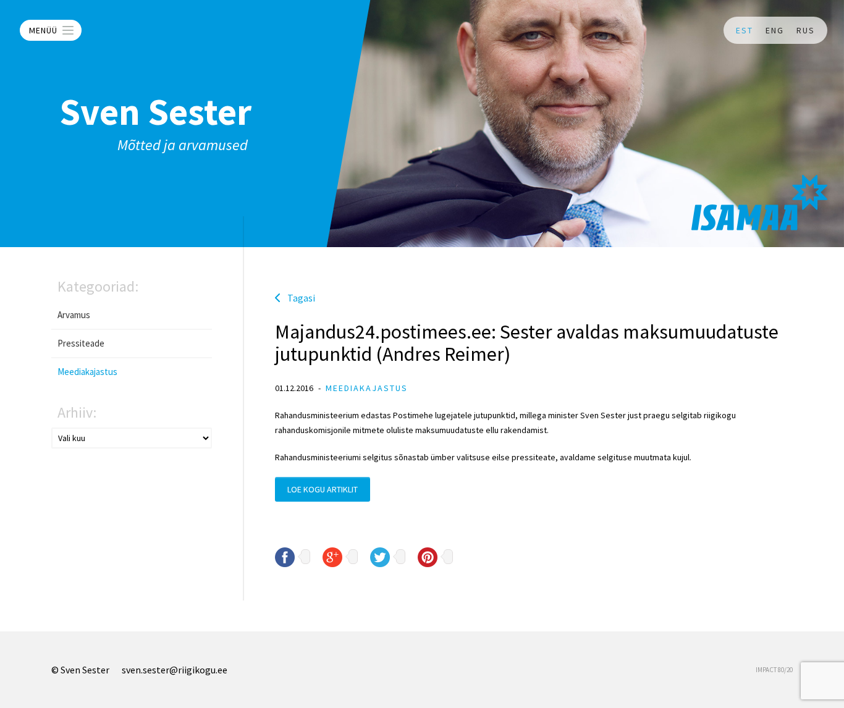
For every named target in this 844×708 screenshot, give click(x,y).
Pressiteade (80, 343)
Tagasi (301, 298)
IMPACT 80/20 (774, 669)
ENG (775, 30)
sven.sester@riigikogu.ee (174, 670)
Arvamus (73, 315)
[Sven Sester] (759, 202)
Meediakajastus (87, 371)
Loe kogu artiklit (322, 489)
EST (744, 30)
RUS (805, 30)
